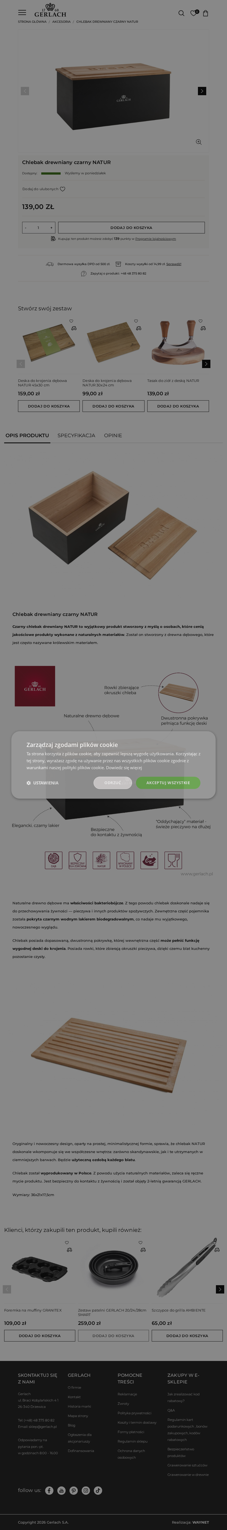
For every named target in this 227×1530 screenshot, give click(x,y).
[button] (42, 783)
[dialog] (113, 765)
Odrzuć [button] (112, 782)
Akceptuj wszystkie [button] (168, 782)
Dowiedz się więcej (124, 767)
